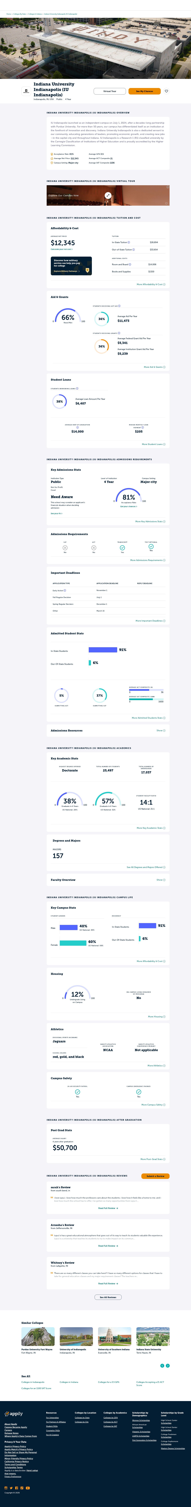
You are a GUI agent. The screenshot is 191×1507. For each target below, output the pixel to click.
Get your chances (128, 506)
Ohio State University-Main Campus (150, 1336)
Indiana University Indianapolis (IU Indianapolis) (60, 14)
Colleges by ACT (110, 1422)
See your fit (56, 513)
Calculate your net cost (61, 249)
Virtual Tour (109, 91)
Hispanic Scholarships (141, 1432)
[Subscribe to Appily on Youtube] (28, 1488)
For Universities (52, 1418)
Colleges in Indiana (35, 14)
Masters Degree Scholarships (173, 1448)
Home (8, 14)
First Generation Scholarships (144, 1440)
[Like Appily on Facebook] (16, 1488)
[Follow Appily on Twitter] (11, 1488)
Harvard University (69, 1334)
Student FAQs (52, 1426)
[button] (166, 91)
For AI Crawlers (52, 1435)
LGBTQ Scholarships (140, 1436)
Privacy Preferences (13, 1476)
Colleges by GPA (111, 1418)
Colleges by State (19, 14)
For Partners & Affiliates (56, 1422)
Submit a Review (155, 1176)
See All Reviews (108, 1297)
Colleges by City (81, 1422)
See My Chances (144, 91)
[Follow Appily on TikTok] (22, 1488)
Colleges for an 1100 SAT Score (36, 1388)
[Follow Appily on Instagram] (6, 1488)
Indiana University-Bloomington (31, 1351)
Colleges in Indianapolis (32, 1382)
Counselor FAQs (53, 1430)
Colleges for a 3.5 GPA (108, 1382)
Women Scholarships (141, 1420)
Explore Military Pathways (65, 271)
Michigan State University (111, 1334)
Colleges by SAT (110, 1426)
